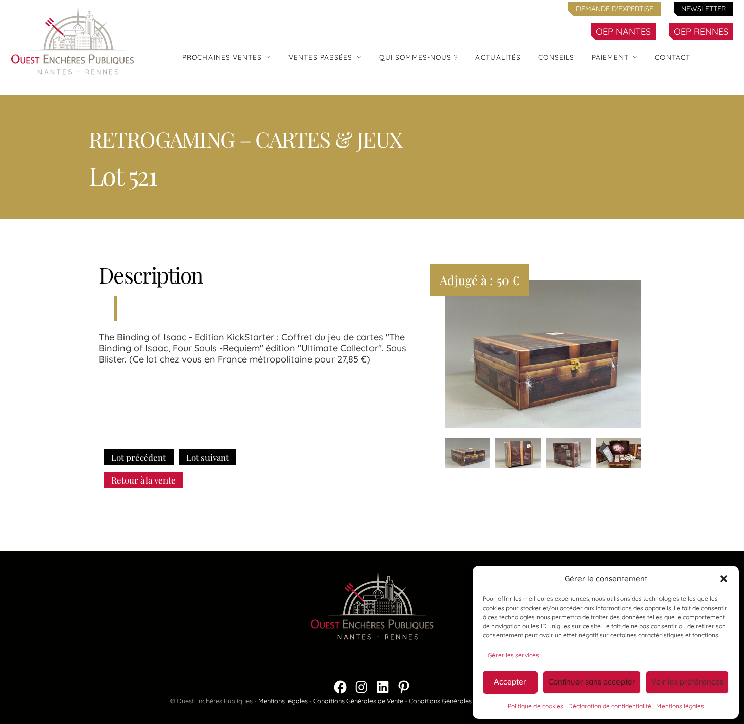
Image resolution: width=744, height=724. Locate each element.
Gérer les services (513, 655)
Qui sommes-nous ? (419, 57)
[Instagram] (361, 687)
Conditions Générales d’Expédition (459, 701)
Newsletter (703, 8)
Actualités (498, 57)
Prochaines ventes (222, 57)
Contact (672, 57)
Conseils (556, 57)
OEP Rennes (701, 31)
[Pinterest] (403, 687)
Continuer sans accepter (591, 682)
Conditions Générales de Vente (358, 701)
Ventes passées (320, 57)
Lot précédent (138, 457)
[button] (724, 579)
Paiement (610, 57)
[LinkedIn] (382, 687)
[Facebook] (340, 687)
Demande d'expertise (614, 8)
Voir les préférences (687, 682)
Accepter (510, 682)
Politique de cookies (535, 706)
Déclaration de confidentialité (609, 706)
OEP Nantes (623, 31)
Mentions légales (680, 706)
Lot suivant (207, 457)
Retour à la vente (143, 480)
